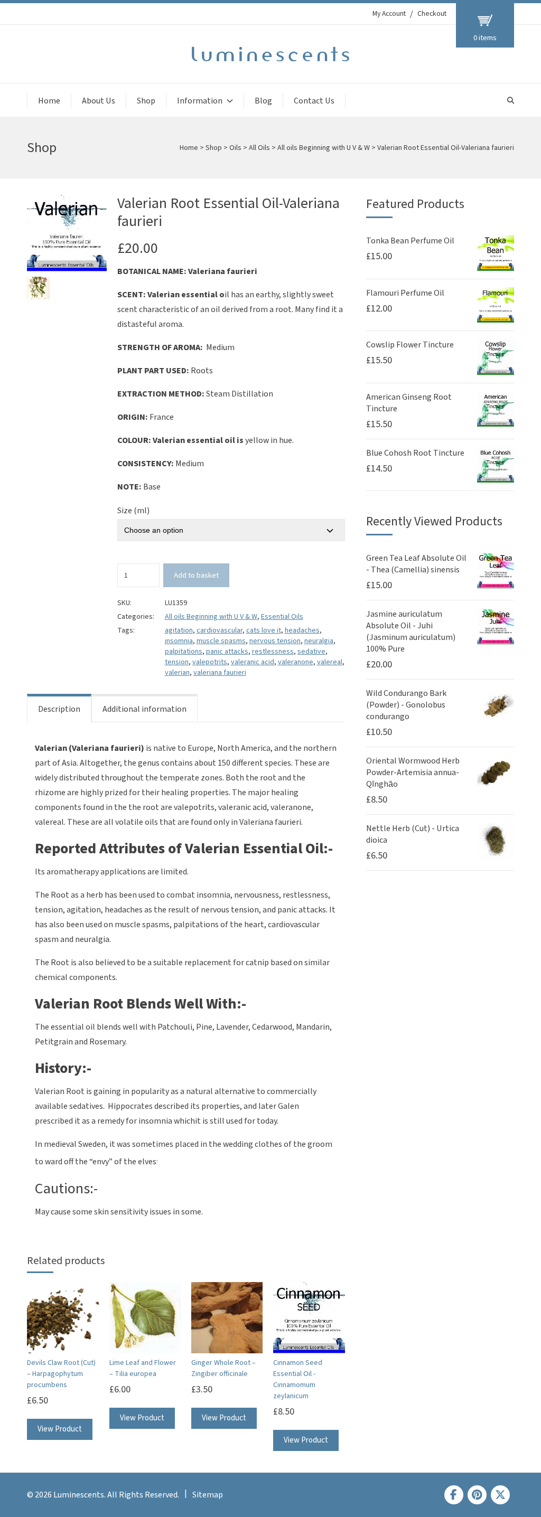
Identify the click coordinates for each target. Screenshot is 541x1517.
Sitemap (207, 1495)
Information (199, 101)
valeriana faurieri (219, 672)
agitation (179, 630)
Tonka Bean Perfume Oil (410, 241)
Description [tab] (59, 709)
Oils (235, 148)
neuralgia (318, 641)
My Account (389, 14)
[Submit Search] (510, 101)
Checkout (431, 14)
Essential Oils (282, 616)
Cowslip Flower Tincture (410, 345)
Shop (146, 101)
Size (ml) (133, 510)
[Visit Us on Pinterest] (477, 1494)
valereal (329, 662)
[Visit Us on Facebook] (453, 1494)
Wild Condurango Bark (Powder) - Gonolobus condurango (406, 704)
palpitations (183, 651)
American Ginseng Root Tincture (409, 402)
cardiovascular (219, 630)
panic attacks (227, 651)
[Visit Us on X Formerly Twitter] (500, 1494)
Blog (263, 101)
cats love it (263, 630)
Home (49, 101)
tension (177, 662)
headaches (302, 630)
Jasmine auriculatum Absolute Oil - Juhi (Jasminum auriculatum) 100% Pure (410, 631)
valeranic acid (252, 662)
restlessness (273, 651)
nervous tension (275, 641)
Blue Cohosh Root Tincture (415, 453)
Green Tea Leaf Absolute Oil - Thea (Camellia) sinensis (416, 564)
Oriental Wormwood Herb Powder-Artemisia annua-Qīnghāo (413, 772)
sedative (311, 651)
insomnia (179, 641)
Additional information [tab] (144, 709)
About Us (98, 101)
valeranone (295, 662)
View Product (60, 1429)
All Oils (259, 148)
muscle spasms (221, 641)
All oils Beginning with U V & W (323, 148)
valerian (177, 672)
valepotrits (209, 662)
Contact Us (314, 101)
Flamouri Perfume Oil (405, 293)
